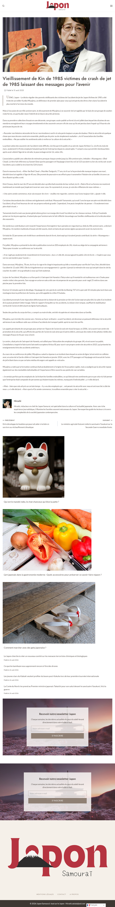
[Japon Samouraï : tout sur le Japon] (57, 6)
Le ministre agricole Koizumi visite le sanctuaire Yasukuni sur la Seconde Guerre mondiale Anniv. (86, 423)
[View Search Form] (3, 6)
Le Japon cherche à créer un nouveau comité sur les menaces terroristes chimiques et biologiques (45, 656)
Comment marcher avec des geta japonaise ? (25, 647)
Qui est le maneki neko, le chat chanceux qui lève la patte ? (31, 501)
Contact (61, 894)
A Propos (74, 894)
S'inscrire (57, 735)
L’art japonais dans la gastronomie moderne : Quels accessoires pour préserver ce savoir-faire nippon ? (53, 574)
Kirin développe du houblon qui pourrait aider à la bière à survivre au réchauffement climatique (26, 423)
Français (93, 905)
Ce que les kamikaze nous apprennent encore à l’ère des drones (31, 666)
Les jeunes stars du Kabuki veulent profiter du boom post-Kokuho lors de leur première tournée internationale (51, 676)
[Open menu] (111, 5)
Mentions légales (45, 894)
